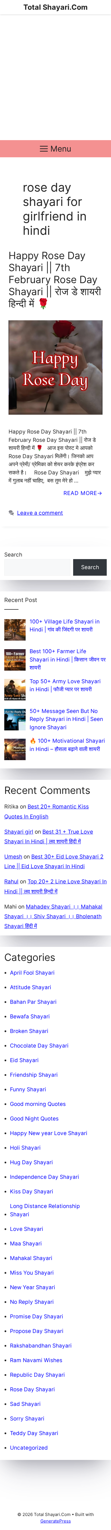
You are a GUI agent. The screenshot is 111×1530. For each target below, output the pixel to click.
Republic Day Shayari (37, 1375)
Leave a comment (40, 513)
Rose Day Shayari (32, 1389)
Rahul (11, 881)
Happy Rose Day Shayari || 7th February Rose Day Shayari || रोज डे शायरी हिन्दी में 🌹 (55, 279)
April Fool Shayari (32, 972)
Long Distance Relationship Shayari (45, 1210)
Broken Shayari (29, 1031)
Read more (80, 493)
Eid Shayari (24, 1060)
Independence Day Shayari (44, 1177)
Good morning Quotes (38, 1104)
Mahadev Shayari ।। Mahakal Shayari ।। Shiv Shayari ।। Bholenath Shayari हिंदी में (53, 916)
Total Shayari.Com (55, 7)
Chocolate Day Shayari (39, 1045)
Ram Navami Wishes (36, 1360)
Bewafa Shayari (30, 1016)
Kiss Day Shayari (31, 1191)
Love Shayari (26, 1229)
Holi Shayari (25, 1147)
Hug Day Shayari (31, 1162)
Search (13, 554)
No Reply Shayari (32, 1302)
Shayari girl (18, 831)
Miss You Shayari (32, 1272)
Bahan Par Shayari (33, 1002)
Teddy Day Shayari (34, 1433)
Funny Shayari (28, 1089)
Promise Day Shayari (36, 1316)
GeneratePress (55, 1521)
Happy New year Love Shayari (48, 1133)
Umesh (13, 856)
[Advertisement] (55, 77)
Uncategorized (29, 1447)
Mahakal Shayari (31, 1258)
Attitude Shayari (30, 987)
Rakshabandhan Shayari (41, 1345)
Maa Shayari (26, 1243)
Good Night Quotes (34, 1118)
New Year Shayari (32, 1287)
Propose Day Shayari (36, 1331)
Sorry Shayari (27, 1418)
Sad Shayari (25, 1404)
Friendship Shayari (34, 1075)
